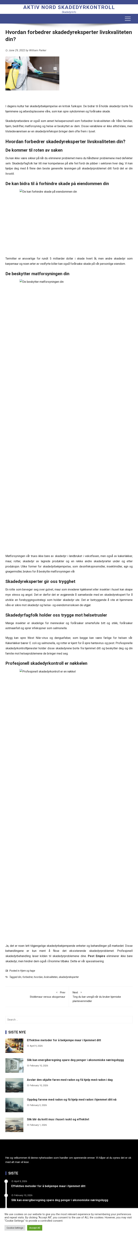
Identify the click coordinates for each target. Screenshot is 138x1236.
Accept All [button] (34, 1227)
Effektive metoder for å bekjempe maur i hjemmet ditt (64, 1040)
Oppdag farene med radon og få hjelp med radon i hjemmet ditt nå (71, 1099)
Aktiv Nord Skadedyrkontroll (69, 7)
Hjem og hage (27, 970)
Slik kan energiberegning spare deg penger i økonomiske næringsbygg (75, 1060)
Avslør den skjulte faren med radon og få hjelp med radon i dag (70, 1080)
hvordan (38, 977)
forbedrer (27, 977)
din (19, 977)
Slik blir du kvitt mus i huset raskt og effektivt (58, 1119)
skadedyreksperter (69, 977)
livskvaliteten (51, 977)
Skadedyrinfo (69, 12)
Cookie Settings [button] (15, 1227)
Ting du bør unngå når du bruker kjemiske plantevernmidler (97, 997)
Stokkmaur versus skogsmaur (47, 994)
